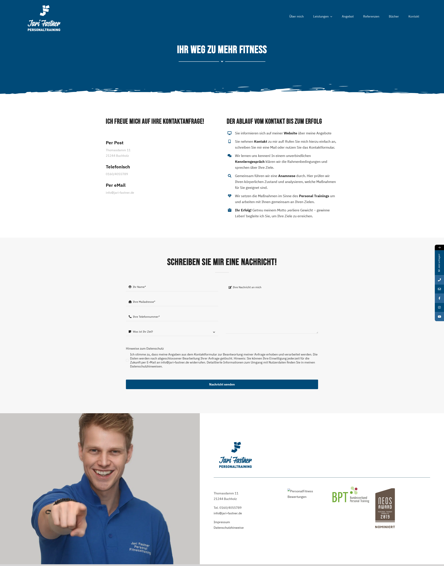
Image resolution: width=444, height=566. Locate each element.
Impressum (222, 522)
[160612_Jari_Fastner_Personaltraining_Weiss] (44, 4)
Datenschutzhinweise (229, 528)
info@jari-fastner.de (228, 513)
